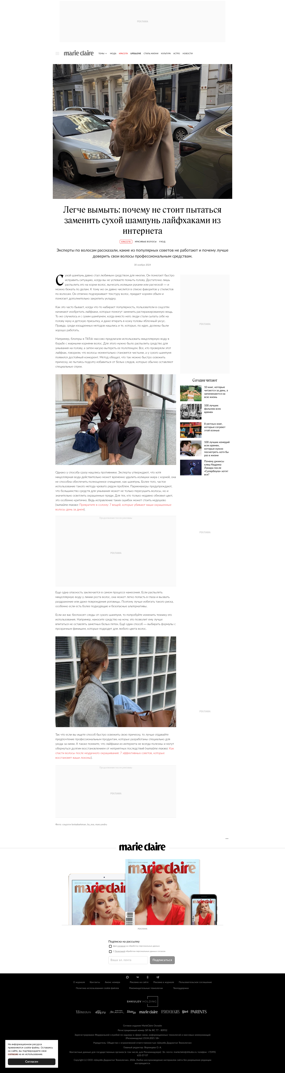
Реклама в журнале (163, 982)
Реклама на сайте (139, 982)
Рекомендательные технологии (146, 988)
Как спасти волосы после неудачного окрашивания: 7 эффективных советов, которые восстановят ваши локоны (114, 753)
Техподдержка (181, 988)
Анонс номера (112, 982)
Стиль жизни (151, 54)
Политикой (120, 951)
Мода (113, 54)
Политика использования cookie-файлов (97, 988)
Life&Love (135, 54)
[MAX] (127, 977)
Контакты (95, 982)
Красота (123, 54)
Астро (176, 54)
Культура (166, 54)
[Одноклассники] (147, 977)
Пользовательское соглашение (195, 982)
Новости (188, 54)
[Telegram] (158, 977)
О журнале (79, 982)
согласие (121, 946)
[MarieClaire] (79, 52)
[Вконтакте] (137, 977)
